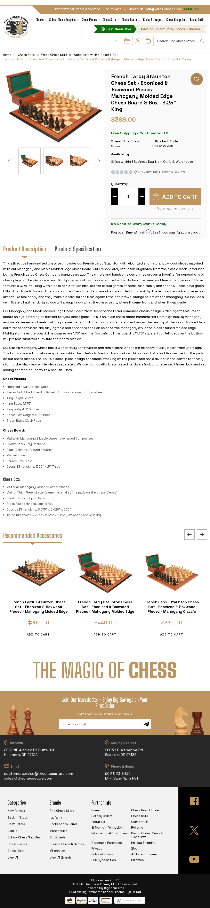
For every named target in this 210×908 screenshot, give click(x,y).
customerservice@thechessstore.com (38, 773)
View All (13, 857)
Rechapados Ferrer (63, 824)
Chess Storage (152, 20)
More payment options (175, 208)
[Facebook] (194, 801)
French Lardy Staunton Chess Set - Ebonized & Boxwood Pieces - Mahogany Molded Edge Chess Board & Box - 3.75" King (105, 609)
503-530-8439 (117, 773)
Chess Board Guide (145, 810)
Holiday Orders (101, 816)
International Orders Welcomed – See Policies (88, 9)
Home (95, 810)
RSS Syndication (103, 860)
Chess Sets (109, 20)
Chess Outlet (197, 20)
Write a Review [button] (173, 172)
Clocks (40, 20)
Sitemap (137, 860)
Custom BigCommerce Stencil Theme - (98, 892)
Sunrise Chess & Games (67, 844)
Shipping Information (107, 827)
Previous (10, 161)
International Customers (109, 833)
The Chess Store (62, 811)
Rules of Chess (102, 854)
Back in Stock (18, 817)
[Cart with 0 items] (148, 42)
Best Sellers (16, 824)
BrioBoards (58, 837)
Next (98, 161)
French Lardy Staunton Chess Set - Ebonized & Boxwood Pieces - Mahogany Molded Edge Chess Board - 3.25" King (38, 609)
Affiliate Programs (144, 854)
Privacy (96, 848)
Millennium (57, 851)
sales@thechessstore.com (28, 778)
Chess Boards (130, 20)
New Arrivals (16, 811)
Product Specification (78, 249)
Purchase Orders (132, 900)
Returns (137, 827)
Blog (134, 848)
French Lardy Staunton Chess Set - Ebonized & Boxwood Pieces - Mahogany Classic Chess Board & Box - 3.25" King (172, 609)
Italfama (56, 817)
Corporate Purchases (107, 843)
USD (111, 41)
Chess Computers (176, 20)
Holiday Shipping (143, 843)
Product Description (24, 249)
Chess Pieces (89, 20)
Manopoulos (58, 831)
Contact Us (139, 822)
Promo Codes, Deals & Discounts (147, 835)
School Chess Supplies (62, 20)
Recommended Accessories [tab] (32, 535)
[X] (194, 830)
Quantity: (119, 184)
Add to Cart (38, 634)
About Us (98, 822)
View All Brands (61, 857)
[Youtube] (194, 859)
